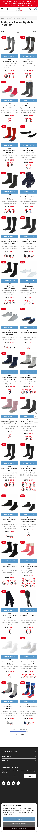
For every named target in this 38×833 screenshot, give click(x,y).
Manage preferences (19, 828)
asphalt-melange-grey (26, 120)
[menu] (2, 9)
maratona (9, 302)
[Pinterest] (13, 783)
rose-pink (32, 723)
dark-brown (23, 489)
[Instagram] (8, 783)
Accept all (19, 819)
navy (32, 302)
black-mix (28, 723)
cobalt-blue (26, 391)
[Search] (7, 9)
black (30, 120)
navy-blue (30, 489)
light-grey (28, 302)
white (30, 167)
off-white (26, 485)
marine (9, 347)
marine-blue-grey (30, 76)
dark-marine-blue (9, 211)
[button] (18, 32)
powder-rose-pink (34, 489)
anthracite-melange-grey (9, 256)
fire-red (9, 120)
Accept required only (19, 823)
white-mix (11, 723)
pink (22, 580)
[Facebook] (3, 783)
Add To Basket (9, 56)
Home (2, 18)
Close (36, 6)
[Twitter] (18, 783)
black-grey (26, 76)
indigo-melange (9, 76)
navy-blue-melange (30, 585)
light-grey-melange (6, 76)
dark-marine (13, 485)
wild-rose (13, 76)
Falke (10, 59)
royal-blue (13, 302)
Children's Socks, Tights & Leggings (16, 18)
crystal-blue (30, 211)
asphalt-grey (11, 165)
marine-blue (34, 676)
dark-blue (28, 347)
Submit (30, 776)
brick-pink (9, 436)
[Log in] (30, 9)
